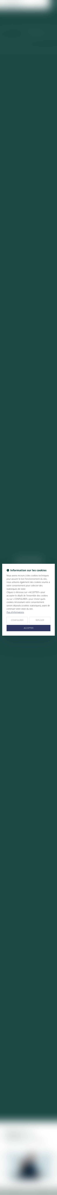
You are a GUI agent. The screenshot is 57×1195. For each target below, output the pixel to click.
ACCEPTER (28, 628)
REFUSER (40, 620)
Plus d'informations (15, 612)
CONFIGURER (17, 620)
